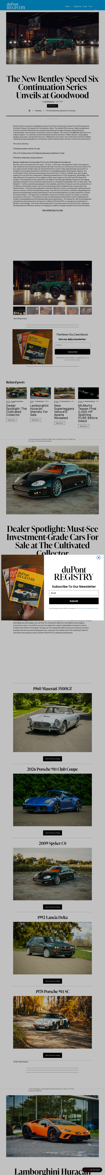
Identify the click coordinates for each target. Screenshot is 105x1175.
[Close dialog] (99, 558)
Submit (74, 600)
